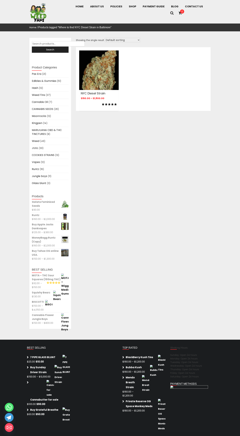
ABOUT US (97, 6)
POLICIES (116, 6)
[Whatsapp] (9, 407)
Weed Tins (38, 95)
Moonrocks (39, 116)
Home (32, 27)
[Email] (9, 427)
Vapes (36, 162)
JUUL (35, 148)
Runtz (35, 169)
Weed (35, 141)
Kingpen (37, 123)
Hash (35, 88)
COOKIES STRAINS (43, 155)
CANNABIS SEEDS (42, 109)
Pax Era (36, 74)
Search (50, 49)
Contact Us (194, 6)
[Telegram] (9, 417)
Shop (132, 6)
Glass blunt (39, 183)
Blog (174, 6)
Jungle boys (39, 176)
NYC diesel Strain (93, 93)
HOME (80, 6)
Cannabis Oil (40, 102)
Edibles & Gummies (44, 81)
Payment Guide (154, 6)
